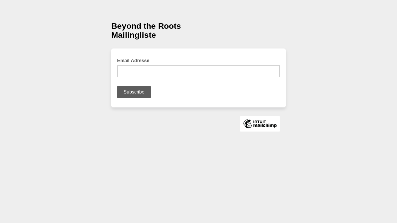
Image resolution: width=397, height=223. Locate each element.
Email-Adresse (135, 60)
